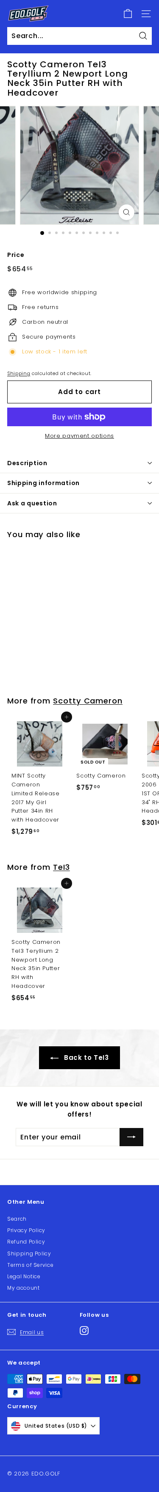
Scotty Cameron (88, 700)
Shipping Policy (29, 1253)
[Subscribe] (131, 1137)
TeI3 (61, 867)
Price (15, 255)
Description (27, 463)
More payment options (79, 436)
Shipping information (43, 483)
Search (17, 1218)
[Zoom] (126, 212)
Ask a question (32, 503)
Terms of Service (30, 1265)
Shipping (18, 373)
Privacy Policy (26, 1230)
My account (23, 1287)
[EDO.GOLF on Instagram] (84, 1330)
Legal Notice (24, 1276)
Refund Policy (26, 1241)
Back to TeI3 (85, 1057)
